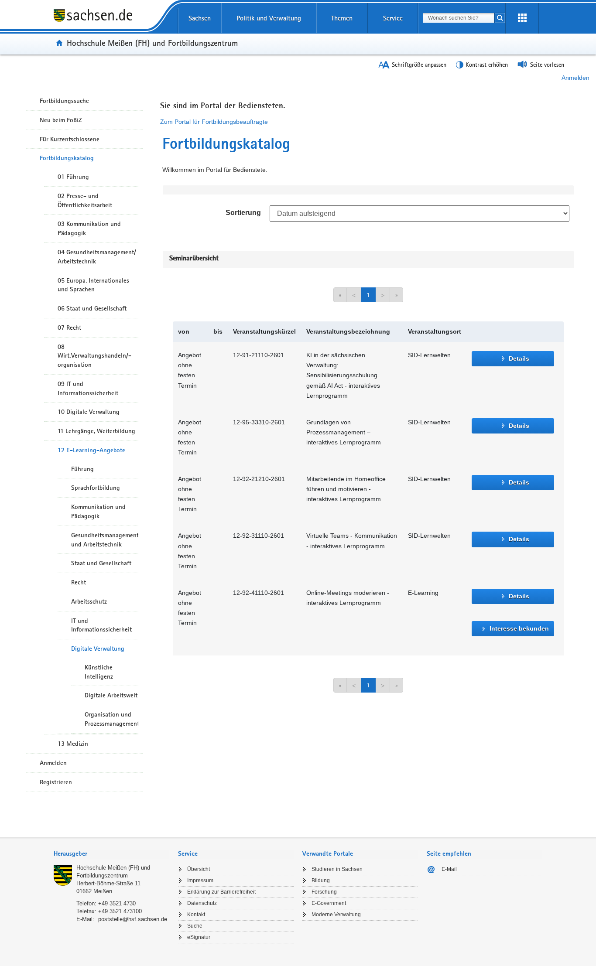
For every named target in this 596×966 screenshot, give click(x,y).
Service (393, 18)
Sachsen (199, 18)
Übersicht (198, 869)
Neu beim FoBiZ (61, 120)
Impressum (200, 880)
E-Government (329, 903)
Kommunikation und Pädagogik (98, 511)
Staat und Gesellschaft (101, 563)
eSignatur (198, 937)
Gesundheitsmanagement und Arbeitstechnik (104, 539)
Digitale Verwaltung (97, 648)
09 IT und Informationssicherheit (88, 388)
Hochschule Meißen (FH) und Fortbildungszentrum (152, 43)
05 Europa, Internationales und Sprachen (93, 285)
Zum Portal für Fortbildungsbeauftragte (214, 121)
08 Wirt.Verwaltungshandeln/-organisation (94, 356)
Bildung (321, 880)
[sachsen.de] (111, 21)
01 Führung (73, 177)
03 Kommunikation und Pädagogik (89, 228)
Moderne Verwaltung (336, 914)
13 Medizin (73, 744)
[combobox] (458, 18)
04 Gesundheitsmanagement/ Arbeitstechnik (97, 256)
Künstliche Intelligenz (99, 671)
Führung (82, 469)
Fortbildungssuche (64, 101)
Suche (194, 926)
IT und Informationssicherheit (101, 625)
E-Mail (449, 869)
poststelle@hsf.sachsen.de (132, 919)
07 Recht (69, 327)
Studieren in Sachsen (337, 869)
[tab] (111, 854)
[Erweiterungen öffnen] (522, 18)
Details (519, 358)
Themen (342, 18)
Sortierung (243, 212)
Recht (78, 582)
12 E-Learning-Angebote (91, 450)
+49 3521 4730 (117, 903)
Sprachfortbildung (95, 488)
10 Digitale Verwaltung (89, 412)
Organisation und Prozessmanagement (111, 718)
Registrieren (56, 782)
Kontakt (196, 914)
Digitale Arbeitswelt (111, 695)
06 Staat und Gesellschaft (92, 308)
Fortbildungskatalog (67, 158)
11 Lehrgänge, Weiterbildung (96, 431)
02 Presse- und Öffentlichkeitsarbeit (85, 200)
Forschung (324, 892)
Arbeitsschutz (89, 601)
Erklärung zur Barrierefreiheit (221, 892)
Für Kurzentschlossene (69, 139)
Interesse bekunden (519, 628)
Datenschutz (202, 903)
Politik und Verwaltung (268, 18)
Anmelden (575, 77)
